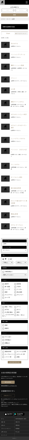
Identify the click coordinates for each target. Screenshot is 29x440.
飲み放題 (19, 292)
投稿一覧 (17, 422)
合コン (19, 309)
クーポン (19, 289)
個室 (6, 292)
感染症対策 (8, 351)
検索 (14, 15)
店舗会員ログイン (8, 395)
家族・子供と (9, 306)
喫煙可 (7, 328)
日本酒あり (8, 340)
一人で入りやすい (9, 315)
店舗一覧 (3, 422)
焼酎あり (7, 343)
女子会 (7, 309)
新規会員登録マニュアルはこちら (9, 385)
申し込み (17, 431)
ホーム (2, 418)
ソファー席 (8, 357)
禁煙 (6, 325)
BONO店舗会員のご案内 (21, 418)
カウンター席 (21, 354)
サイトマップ (4, 435)
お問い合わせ (4, 431)
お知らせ (3, 425)
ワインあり (8, 336)
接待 (18, 312)
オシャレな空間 (21, 351)
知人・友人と (21, 315)
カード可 (7, 297)
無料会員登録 (8, 382)
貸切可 (7, 284)
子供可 (19, 286)
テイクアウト (9, 294)
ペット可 (7, 289)
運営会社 (17, 425)
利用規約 (17, 428)
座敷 (18, 357)
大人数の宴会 (9, 312)
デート (19, 306)
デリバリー (20, 294)
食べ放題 (7, 286)
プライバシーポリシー (6, 428)
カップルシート (9, 354)
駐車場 (19, 284)
